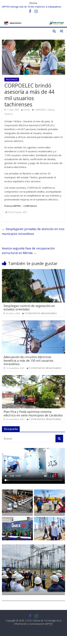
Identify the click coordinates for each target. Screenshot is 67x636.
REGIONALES (11, 79)
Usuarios (8, 114)
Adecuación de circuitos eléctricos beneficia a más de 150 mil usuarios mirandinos (28, 360)
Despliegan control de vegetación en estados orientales (29, 307)
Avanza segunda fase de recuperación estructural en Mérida (28, 250)
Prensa (26, 109)
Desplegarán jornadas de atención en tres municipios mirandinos (33, 231)
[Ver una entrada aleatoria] (61, 31)
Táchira (50, 109)
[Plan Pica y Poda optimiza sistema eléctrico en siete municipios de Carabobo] (33, 377)
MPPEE (49, 623)
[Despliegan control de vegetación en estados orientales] (33, 271)
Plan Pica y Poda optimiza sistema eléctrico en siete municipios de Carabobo (33, 413)
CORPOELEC (40, 109)
